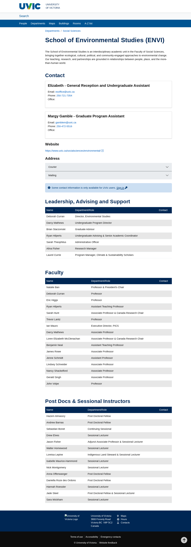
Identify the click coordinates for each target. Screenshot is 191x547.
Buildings (64, 23)
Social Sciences (72, 30)
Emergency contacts (111, 537)
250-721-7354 (64, 95)
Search (24, 16)
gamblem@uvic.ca (66, 122)
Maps (52, 23)
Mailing (52, 175)
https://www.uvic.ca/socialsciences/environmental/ (73, 150)
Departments (38, 23)
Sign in (122, 187)
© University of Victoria (85, 543)
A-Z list (88, 23)
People (23, 23)
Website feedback (108, 543)
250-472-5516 (64, 126)
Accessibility (92, 537)
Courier (52, 167)
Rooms (77, 23)
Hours (124, 519)
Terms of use (76, 537)
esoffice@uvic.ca (65, 91)
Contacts (125, 522)
